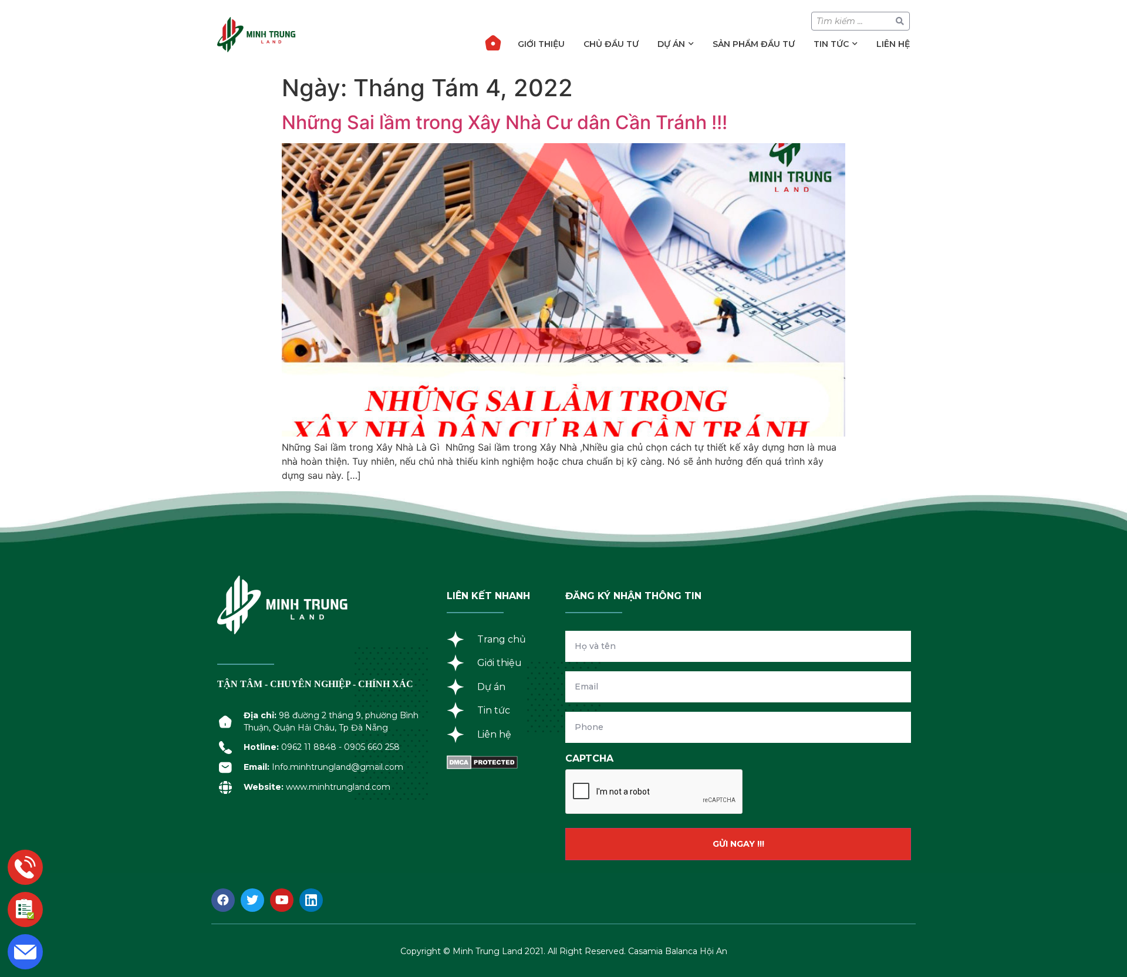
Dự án (671, 44)
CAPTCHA (589, 758)
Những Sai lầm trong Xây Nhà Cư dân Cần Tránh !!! (504, 122)
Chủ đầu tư (611, 44)
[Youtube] (281, 900)
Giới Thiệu (541, 44)
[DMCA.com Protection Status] (482, 766)
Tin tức (831, 44)
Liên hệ (893, 44)
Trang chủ (493, 43)
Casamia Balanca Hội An (677, 951)
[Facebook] (223, 900)
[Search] (899, 21)
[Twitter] (252, 900)
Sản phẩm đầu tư (754, 44)
